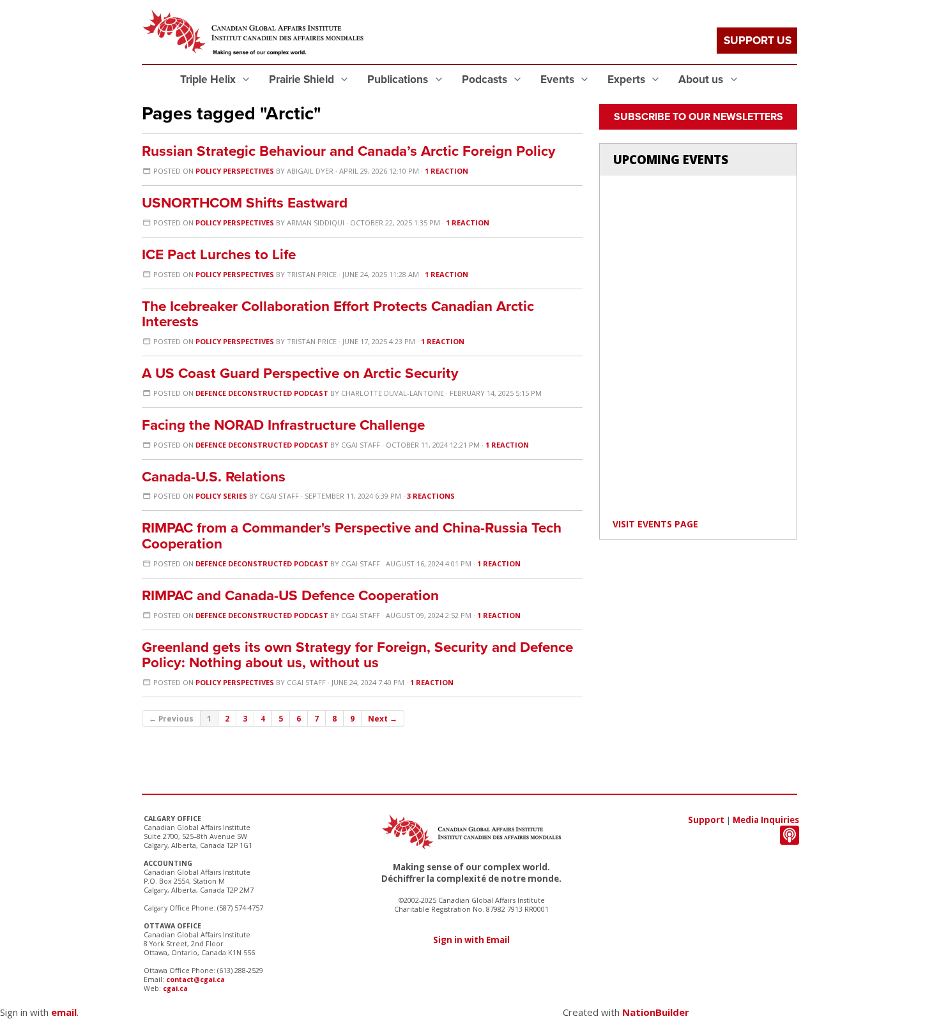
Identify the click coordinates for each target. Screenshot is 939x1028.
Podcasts (486, 79)
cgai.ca (175, 988)
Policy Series (221, 496)
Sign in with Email (471, 940)
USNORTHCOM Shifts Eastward (244, 202)
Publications (399, 79)
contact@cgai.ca (195, 979)
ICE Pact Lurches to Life (219, 254)
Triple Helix (209, 79)
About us (702, 79)
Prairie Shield (303, 79)
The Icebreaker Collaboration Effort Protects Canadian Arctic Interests (338, 314)
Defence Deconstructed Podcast (261, 393)
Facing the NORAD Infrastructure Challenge (283, 425)
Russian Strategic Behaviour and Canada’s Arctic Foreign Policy (349, 151)
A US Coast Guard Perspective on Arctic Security (300, 373)
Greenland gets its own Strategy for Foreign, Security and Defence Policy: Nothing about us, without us (357, 655)
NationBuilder (655, 1012)
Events (558, 79)
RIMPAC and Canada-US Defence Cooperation (290, 595)
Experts (627, 79)
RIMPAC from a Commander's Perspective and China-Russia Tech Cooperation (351, 535)
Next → (382, 718)
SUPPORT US (757, 40)
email (64, 1012)
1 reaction (446, 171)
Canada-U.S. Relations (214, 476)
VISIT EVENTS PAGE (655, 524)
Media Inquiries (766, 820)
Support (706, 820)
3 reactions (431, 496)
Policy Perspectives (234, 171)
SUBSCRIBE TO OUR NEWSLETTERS (698, 116)
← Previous (171, 718)
